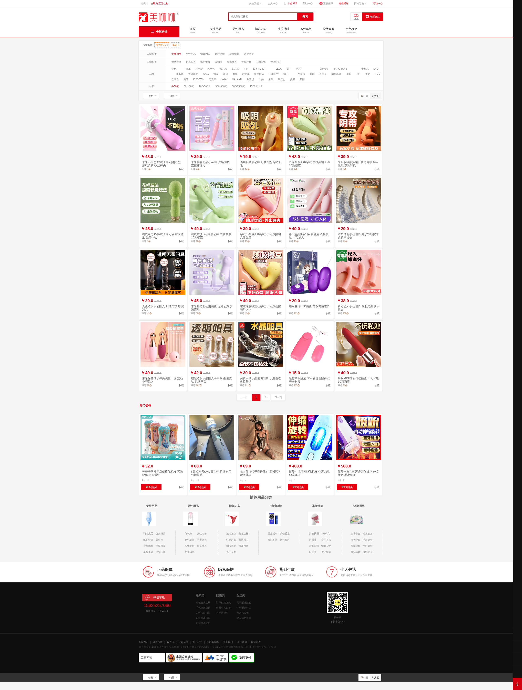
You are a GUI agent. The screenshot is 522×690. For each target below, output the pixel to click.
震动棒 (218, 61)
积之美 (246, 74)
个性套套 (368, 545)
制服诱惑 (231, 545)
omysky (324, 68)
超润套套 (355, 539)
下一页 (278, 397)
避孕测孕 (249, 53)
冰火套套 (355, 552)
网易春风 (336, 74)
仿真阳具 (191, 61)
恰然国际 (259, 74)
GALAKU (237, 79)
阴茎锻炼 (190, 552)
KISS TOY (198, 79)
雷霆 (215, 74)
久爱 (367, 74)
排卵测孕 (368, 552)
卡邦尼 (365, 68)
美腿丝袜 (243, 533)
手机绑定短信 (203, 607)
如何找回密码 (203, 612)
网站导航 (359, 3)
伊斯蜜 (180, 74)
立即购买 (151, 487)
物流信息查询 (244, 618)
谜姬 (186, 79)
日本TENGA (259, 68)
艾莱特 (301, 74)
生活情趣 (326, 552)
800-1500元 (238, 86)
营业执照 (228, 642)
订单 (356, 19)
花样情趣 (234, 53)
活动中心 (378, 3)
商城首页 (143, 642)
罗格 (302, 79)
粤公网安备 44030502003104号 (156, 647)
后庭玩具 (202, 545)
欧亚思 (250, 79)
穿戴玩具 (232, 61)
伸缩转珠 (275, 61)
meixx (224, 79)
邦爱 (298, 68)
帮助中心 (308, 3)
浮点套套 (368, 539)
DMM (377, 74)
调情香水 (285, 533)
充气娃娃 (190, 539)
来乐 (270, 79)
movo (206, 74)
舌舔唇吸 (246, 61)
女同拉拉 (326, 539)
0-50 (176, 45)
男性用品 (191, 53)
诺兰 (289, 68)
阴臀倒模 (202, 539)
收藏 (181, 169)
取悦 (235, 74)
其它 (245, 68)
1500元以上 (256, 86)
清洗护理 (314, 533)
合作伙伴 (242, 642)
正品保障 (328, 3)
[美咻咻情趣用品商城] (159, 22)
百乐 (188, 68)
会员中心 (273, 3)
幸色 (173, 68)
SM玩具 (325, 533)
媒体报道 (158, 642)
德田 (285, 74)
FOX (348, 74)
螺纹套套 (368, 533)
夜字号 (323, 74)
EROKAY (274, 74)
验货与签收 (243, 612)
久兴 (261, 79)
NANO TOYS (340, 68)
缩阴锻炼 (205, 61)
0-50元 (175, 86)
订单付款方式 (223, 602)
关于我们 (197, 642)
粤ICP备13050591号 (185, 647)
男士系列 (231, 552)
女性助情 (273, 539)
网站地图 (256, 642)
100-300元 (205, 86)
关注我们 (254, 3)
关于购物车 (222, 612)
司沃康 (212, 79)
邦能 (312, 74)
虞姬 (292, 79)
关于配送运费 (244, 602)
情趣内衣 (205, 53)
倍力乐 (235, 68)
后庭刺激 (314, 545)
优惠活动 (183, 642)
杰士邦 (211, 68)
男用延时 (273, 533)
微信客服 (159, 597)
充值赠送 (343, 3)
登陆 (143, 3)
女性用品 (162, 45)
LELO (279, 68)
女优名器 (202, 533)
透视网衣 (243, 539)
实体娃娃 (190, 545)
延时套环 (285, 539)
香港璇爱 (193, 74)
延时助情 (220, 53)
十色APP (292, 3)
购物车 (375, 16)
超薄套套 (355, 533)
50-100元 (189, 86)
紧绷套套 (355, 545)
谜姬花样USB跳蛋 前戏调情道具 (309, 306)
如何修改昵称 (203, 623)
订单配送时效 (244, 607)
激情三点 (231, 533)
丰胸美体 (261, 61)
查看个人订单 (223, 607)
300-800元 (221, 86)
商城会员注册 (203, 602)
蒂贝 (225, 74)
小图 (365, 96)
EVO (375, 68)
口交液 (312, 552)
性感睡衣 (231, 539)
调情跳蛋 (176, 61)
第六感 (223, 68)
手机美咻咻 (213, 642)
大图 (376, 96)
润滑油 (312, 539)
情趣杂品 (326, 545)
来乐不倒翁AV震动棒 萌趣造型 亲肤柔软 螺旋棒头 (161, 163)
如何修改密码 (203, 618)
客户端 (170, 642)
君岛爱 (175, 79)
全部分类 (161, 31)
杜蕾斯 (199, 68)
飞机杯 (188, 533)
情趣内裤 (243, 545)
